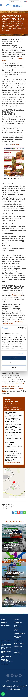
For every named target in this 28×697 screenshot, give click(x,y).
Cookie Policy (17, 689)
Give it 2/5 (6, 506)
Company (16, 649)
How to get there (5, 640)
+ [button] (5, 469)
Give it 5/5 (13, 506)
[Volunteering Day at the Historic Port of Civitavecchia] (14, 559)
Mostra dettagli (19, 353)
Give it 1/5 (3, 506)
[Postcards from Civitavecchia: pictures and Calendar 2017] (14, 600)
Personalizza (13, 362)
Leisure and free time (12, 528)
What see (16, 619)
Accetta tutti (14, 357)
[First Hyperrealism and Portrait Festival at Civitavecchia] (14, 545)
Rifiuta (14, 367)
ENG (25, 1)
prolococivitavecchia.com (13, 462)
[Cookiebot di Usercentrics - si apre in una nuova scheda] (18, 328)
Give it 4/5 (11, 506)
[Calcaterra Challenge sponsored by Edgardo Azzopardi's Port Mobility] (14, 531)
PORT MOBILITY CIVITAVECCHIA (14, 5)
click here (15, 144)
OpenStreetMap (17, 497)
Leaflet (11, 497)
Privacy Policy (11, 689)
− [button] (5, 472)
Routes (3, 619)
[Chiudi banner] (25, 328)
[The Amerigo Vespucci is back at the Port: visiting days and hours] (14, 573)
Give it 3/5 (8, 506)
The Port (16, 640)
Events (5, 528)
